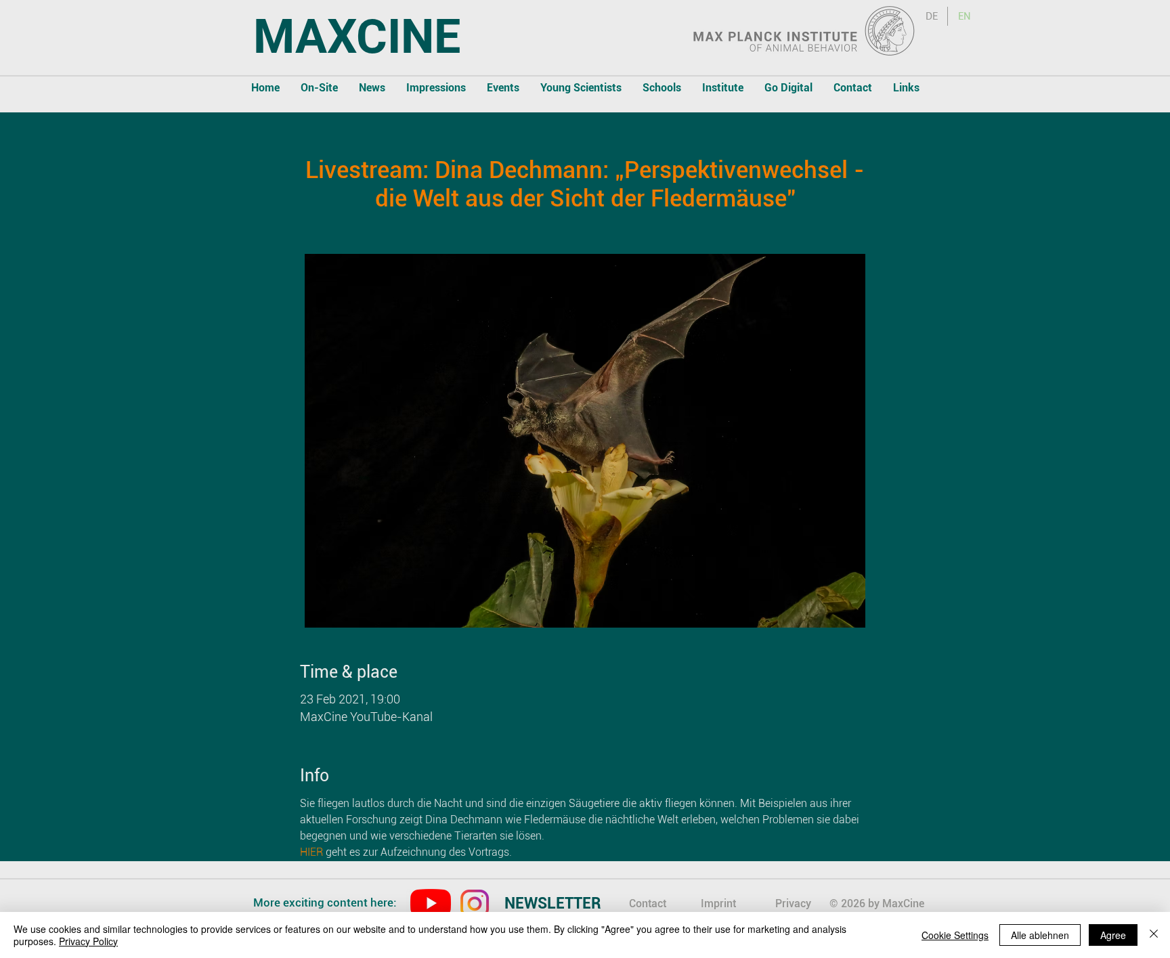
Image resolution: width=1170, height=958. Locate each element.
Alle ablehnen (1040, 935)
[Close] (1154, 935)
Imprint (718, 903)
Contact (647, 903)
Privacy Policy (88, 941)
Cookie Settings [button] (955, 935)
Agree (1113, 935)
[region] (565, 905)
